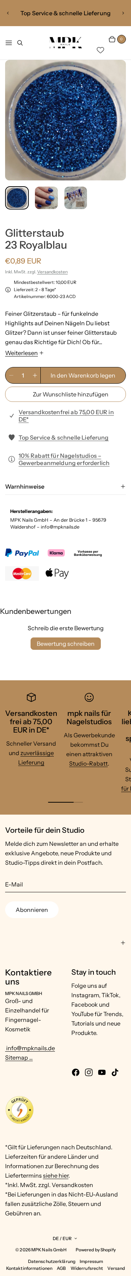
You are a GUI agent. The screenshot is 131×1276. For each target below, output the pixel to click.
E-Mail (14, 884)
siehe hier (55, 1175)
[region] (65, 13)
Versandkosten (52, 271)
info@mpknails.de (30, 1048)
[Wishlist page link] (100, 50)
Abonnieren (32, 909)
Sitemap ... (19, 1057)
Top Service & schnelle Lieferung (64, 437)
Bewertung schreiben (66, 643)
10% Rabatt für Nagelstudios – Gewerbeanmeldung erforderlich (64, 459)
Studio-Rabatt (88, 763)
